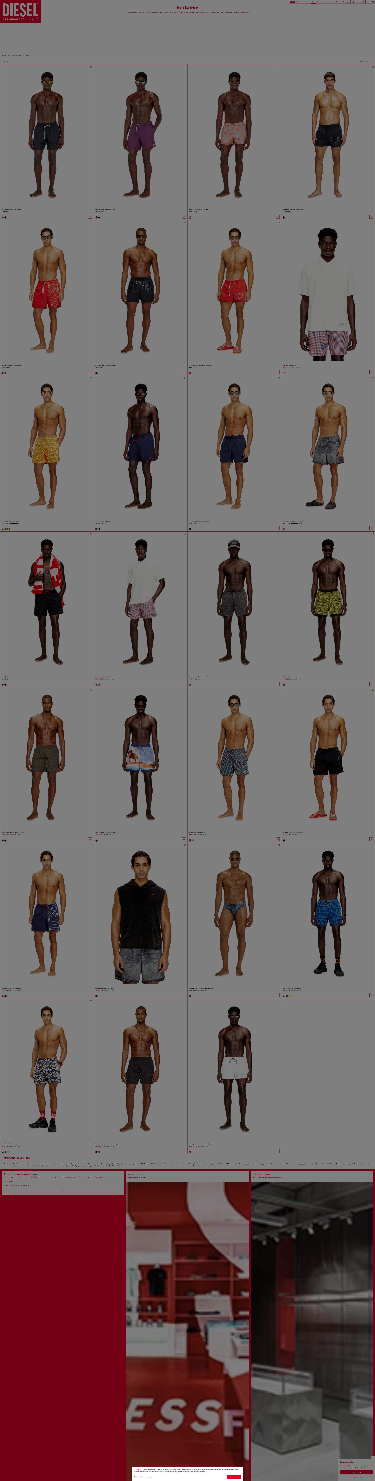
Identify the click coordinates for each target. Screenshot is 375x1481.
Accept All (234, 1477)
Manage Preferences (171, 1471)
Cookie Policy (200, 1471)
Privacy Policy (189, 1471)
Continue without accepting (142, 1477)
